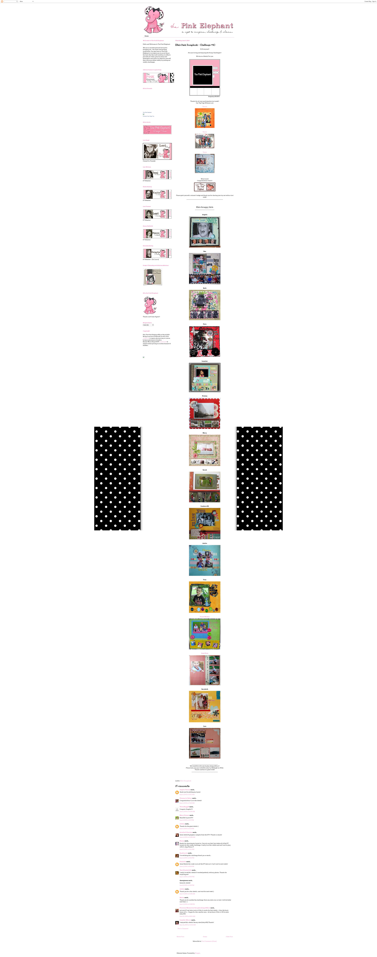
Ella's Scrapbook (185, 781)
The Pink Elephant (147, 112)
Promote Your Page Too (148, 116)
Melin (182, 897)
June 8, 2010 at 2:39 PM (187, 885)
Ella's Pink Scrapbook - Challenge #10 (195, 44)
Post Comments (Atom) (209, 941)
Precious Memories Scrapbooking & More (195, 908)
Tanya (205, 152)
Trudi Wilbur (205, 617)
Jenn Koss (204, 653)
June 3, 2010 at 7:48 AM (187, 803)
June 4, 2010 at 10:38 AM (187, 837)
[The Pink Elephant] (143, 114)
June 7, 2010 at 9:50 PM (187, 876)
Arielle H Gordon (186, 832)
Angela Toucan (185, 789)
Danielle (183, 861)
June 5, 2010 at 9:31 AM (187, 849)
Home (147, 36)
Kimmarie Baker (186, 798)
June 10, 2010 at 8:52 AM (187, 916)
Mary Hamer (184, 815)
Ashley (182, 824)
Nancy (205, 132)
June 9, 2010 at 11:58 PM (187, 904)
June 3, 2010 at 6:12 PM (187, 828)
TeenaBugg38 (184, 806)
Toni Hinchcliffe (186, 870)
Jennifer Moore (185, 920)
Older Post (229, 936)
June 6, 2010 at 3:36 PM (187, 858)
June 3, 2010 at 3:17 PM (187, 820)
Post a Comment (183, 928)
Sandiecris (184, 853)
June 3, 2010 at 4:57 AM (187, 794)
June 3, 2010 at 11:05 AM (187, 811)
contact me (146, 338)
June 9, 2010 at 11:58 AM (187, 894)
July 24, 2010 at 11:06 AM (188, 925)
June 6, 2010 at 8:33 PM (187, 866)
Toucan (204, 106)
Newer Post (180, 936)
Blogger (197, 953)
